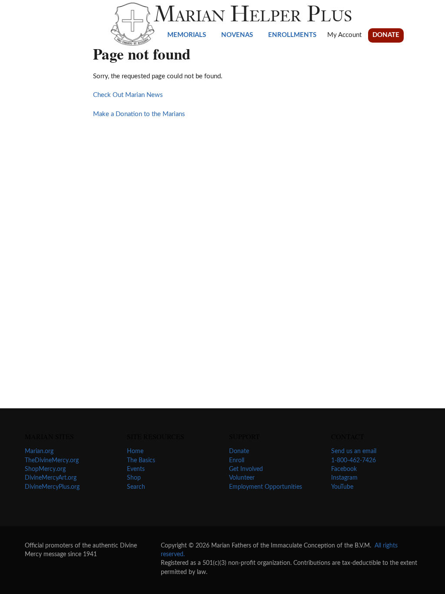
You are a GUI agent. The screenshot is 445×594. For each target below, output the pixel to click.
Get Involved (246, 469)
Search (136, 487)
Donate (385, 35)
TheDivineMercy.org (52, 460)
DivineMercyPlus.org (52, 487)
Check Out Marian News (128, 95)
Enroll (236, 460)
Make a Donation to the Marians (139, 114)
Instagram (344, 478)
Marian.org (39, 451)
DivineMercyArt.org (50, 478)
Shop (134, 478)
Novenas (237, 35)
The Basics (141, 460)
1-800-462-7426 (353, 460)
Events (136, 469)
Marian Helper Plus (253, 16)
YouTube (342, 487)
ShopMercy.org (45, 469)
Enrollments (292, 35)
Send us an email (353, 451)
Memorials (186, 35)
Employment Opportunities (265, 487)
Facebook (344, 469)
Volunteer (242, 478)
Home (135, 451)
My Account (344, 35)
